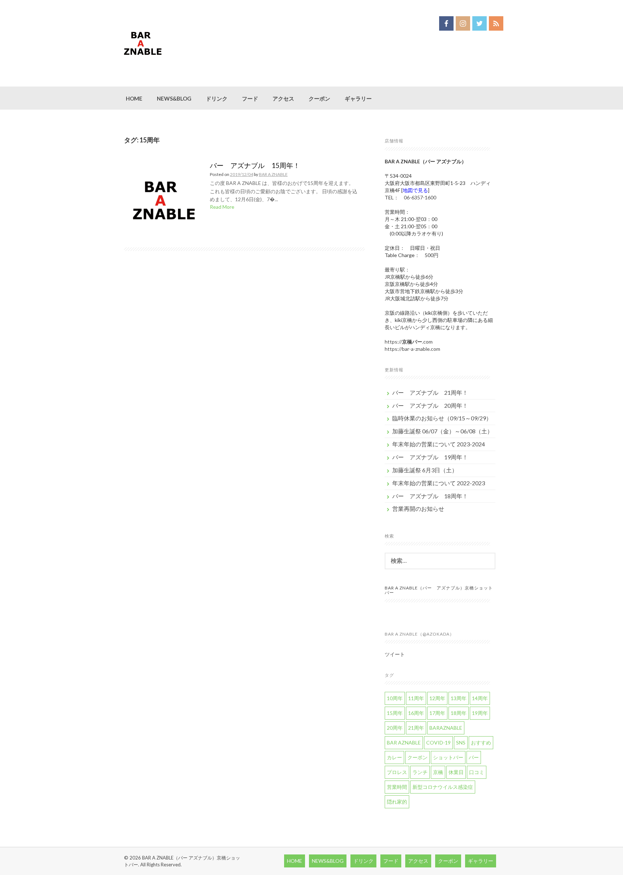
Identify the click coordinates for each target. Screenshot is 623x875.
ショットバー (448, 757)
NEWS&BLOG (174, 98)
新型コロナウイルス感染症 (442, 787)
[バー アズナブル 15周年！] (164, 201)
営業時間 (397, 787)
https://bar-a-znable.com (412, 349)
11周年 (416, 698)
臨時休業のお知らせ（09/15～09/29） (442, 418)
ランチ (420, 772)
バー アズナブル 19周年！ (430, 457)
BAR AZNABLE (404, 742)
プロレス (397, 772)
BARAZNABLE (445, 728)
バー (474, 757)
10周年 (395, 698)
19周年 (480, 713)
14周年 (480, 698)
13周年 (459, 698)
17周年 (437, 713)
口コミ (476, 772)
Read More (222, 207)
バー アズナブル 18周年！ (430, 495)
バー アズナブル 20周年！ (430, 405)
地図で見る (415, 190)
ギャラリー (358, 98)
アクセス (283, 98)
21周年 (416, 728)
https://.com (409, 342)
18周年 (459, 713)
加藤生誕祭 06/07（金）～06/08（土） (442, 431)
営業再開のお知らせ (418, 508)
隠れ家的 (397, 802)
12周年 (437, 698)
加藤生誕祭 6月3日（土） (425, 470)
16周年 (416, 713)
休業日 (456, 772)
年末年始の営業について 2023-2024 (438, 444)
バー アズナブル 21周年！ (430, 392)
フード (250, 98)
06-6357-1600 (420, 197)
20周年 (395, 728)
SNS (460, 742)
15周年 (395, 713)
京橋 (438, 772)
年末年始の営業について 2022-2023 (438, 483)
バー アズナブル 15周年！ (255, 165)
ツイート (395, 654)
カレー (394, 757)
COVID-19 (438, 742)
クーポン (319, 98)
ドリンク (216, 98)
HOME (134, 98)
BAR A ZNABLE (273, 174)
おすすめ (481, 742)
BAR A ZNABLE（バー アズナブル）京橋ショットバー (439, 590)
